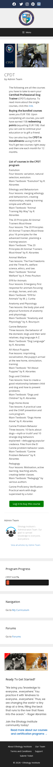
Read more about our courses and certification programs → (29, 731)
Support (39, 751)
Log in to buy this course (26, 503)
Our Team (40, 746)
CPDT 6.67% (12, 577)
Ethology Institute (31, 762)
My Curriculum (20, 610)
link (31, 105)
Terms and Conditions (21, 751)
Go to (9, 610)
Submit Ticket (26, 755)
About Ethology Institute (20, 746)
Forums (16, 636)
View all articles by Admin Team (25, 545)
